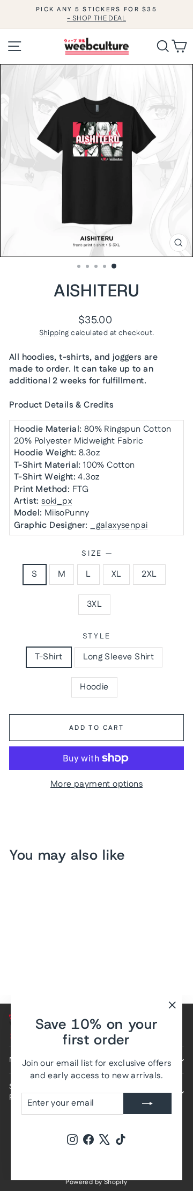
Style (97, 636)
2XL (149, 574)
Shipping (54, 333)
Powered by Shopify (96, 1182)
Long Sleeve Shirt (118, 657)
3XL (94, 604)
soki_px (56, 501)
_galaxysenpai (118, 525)
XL (117, 574)
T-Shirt (49, 657)
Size (96, 554)
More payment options (96, 784)
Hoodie (94, 687)
